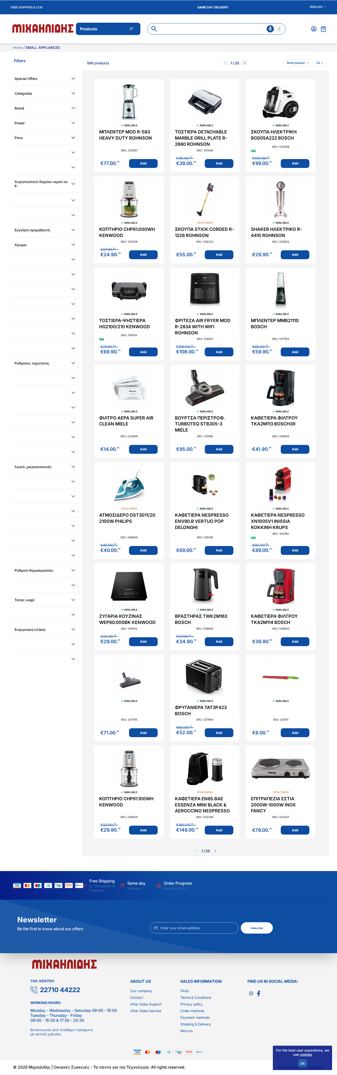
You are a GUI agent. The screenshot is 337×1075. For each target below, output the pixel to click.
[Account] (314, 29)
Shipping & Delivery (195, 1024)
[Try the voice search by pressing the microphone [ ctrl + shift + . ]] (270, 29)
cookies (306, 1054)
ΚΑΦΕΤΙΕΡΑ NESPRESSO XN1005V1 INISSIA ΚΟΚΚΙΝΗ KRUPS (278, 521)
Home (18, 47)
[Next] (245, 63)
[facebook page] (258, 993)
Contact (136, 997)
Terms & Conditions (195, 997)
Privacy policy (191, 1004)
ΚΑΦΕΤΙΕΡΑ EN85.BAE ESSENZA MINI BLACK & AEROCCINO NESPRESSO (202, 805)
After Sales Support (146, 1004)
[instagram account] (251, 993)
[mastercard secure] (70, 885)
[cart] (323, 29)
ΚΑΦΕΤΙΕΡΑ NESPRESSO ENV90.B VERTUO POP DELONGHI (202, 521)
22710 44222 (60, 990)
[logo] (43, 28)
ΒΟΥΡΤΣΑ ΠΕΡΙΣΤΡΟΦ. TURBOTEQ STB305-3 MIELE (200, 424)
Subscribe (257, 928)
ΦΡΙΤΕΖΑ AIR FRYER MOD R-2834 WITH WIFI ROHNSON (202, 326)
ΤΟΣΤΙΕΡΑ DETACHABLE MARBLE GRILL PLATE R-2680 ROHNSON (201, 138)
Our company (141, 991)
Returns (186, 1031)
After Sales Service (145, 1011)
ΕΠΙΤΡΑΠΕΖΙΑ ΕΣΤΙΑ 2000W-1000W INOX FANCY (273, 805)
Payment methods (194, 1017)
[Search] (154, 29)
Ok (302, 1063)
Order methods (192, 1011)
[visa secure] (60, 885)
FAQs (184, 991)
